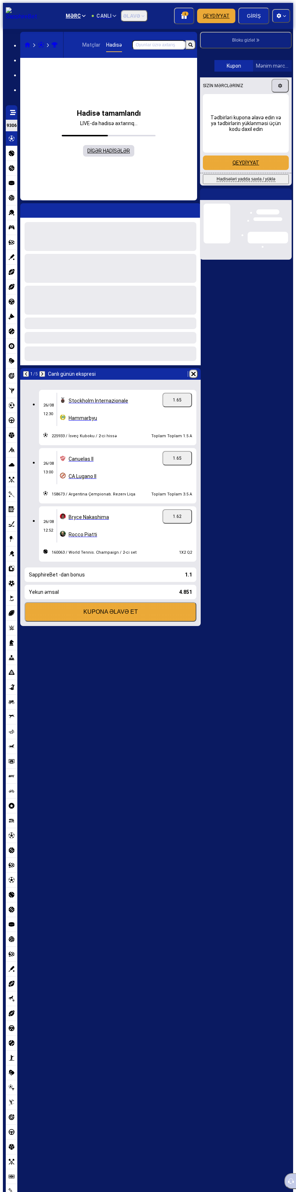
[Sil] (193, 374)
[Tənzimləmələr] (280, 195)
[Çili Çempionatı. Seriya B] (54, 45)
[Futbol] (41, 45)
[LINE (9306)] (27, 45)
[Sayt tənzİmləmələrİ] (281, 16)
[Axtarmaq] (191, 45)
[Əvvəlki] (26, 374)
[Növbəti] (42, 374)
